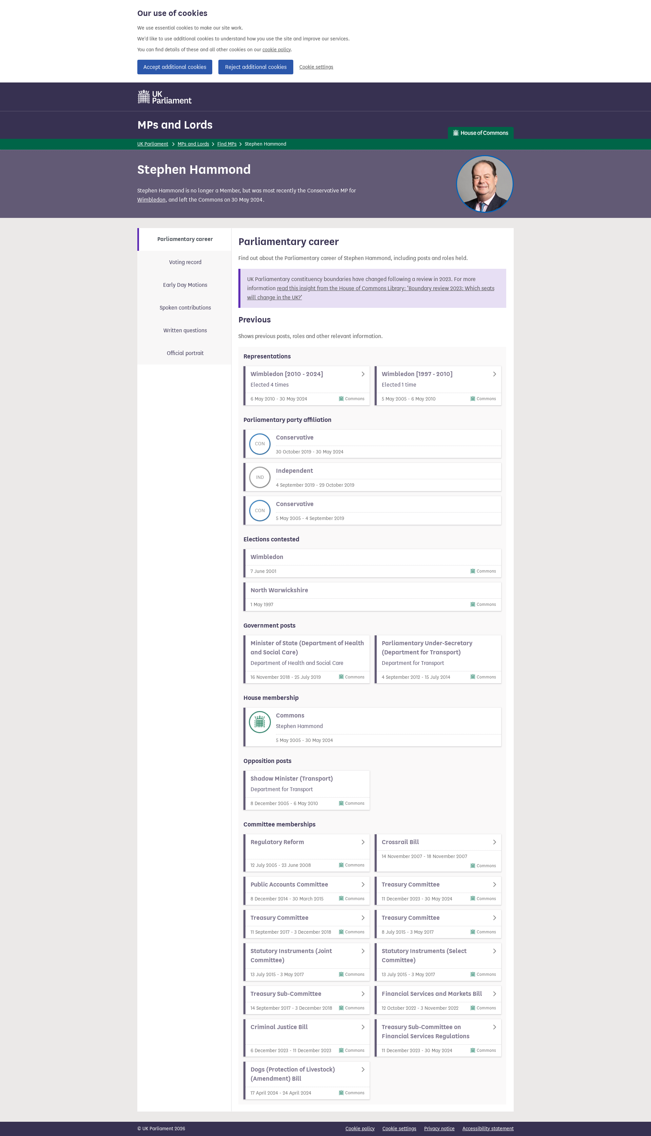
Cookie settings (316, 67)
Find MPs (227, 144)
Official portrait (185, 353)
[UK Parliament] (165, 96)
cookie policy (276, 50)
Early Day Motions (185, 285)
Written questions (185, 330)
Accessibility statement (488, 1129)
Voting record (185, 262)
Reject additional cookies (256, 67)
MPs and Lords (175, 125)
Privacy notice (439, 1129)
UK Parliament (152, 144)
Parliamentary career (185, 239)
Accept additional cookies (174, 67)
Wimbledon (151, 200)
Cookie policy (360, 1129)
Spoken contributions (185, 307)
